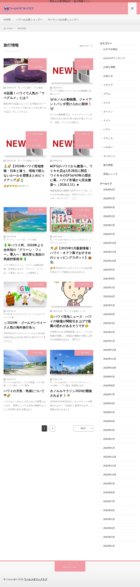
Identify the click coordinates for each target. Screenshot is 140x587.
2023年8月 (109, 492)
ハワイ (37, 61)
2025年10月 (109, 260)
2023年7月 (109, 501)
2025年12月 (109, 242)
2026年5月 (109, 198)
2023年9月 (109, 483)
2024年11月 (109, 358)
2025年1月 (109, 340)
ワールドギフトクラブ (35, 579)
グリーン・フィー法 (15, 240)
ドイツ (106, 120)
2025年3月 (109, 323)
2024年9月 (109, 376)
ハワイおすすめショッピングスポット (70, 240)
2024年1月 (109, 447)
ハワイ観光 (38, 88)
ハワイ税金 (31, 240)
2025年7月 (109, 287)
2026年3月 (109, 216)
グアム (106, 93)
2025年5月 (109, 305)
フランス (108, 138)
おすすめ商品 (110, 49)
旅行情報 (38, 67)
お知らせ (85, 134)
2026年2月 (109, 225)
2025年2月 (109, 332)
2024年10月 (109, 367)
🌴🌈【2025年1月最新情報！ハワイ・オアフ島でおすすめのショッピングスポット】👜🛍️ (71, 255)
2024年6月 (109, 403)
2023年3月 (109, 536)
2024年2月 (109, 438)
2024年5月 (109, 412)
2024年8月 (109, 385)
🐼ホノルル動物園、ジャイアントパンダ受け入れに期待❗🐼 (71, 103)
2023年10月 (109, 474)
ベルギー (108, 147)
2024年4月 (109, 421)
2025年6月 (109, 296)
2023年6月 (109, 510)
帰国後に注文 (78, 385)
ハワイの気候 (28, 382)
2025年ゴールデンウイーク (18, 314)
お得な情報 (37, 134)
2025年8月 (109, 278)
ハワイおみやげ (13, 382)
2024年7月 (109, 394)
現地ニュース (110, 173)
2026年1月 (109, 234)
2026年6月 (109, 189)
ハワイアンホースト (78, 382)
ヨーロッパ (109, 156)
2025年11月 (109, 251)
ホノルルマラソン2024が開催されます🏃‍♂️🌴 (71, 393)
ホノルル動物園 (80, 91)
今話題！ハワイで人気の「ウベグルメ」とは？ (24, 95)
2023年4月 (109, 528)
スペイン (108, 111)
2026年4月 (109, 207)
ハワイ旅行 (26, 88)
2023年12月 (109, 456)
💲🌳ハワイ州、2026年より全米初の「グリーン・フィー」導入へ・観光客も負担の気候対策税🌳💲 (24, 252)
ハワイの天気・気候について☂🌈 (24, 393)
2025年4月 (109, 314)
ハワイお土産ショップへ (29, 19)
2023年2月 (109, 545)
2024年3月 (109, 430)
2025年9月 (109, 269)
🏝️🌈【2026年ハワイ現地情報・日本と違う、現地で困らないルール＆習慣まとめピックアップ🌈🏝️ (24, 173)
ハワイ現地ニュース (62, 91)
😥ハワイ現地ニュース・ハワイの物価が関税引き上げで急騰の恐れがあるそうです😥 (71, 321)
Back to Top (70, 567)
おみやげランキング (114, 58)
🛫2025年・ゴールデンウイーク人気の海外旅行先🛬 (25, 325)
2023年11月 (109, 465)
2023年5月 (109, 519)
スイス (106, 102)
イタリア (108, 84)
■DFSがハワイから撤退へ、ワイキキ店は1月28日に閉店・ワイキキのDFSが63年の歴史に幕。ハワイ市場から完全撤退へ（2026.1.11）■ (71, 175)
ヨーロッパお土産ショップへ (63, 19)
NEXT (83, 428)
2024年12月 (109, 349)
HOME (7, 19)
